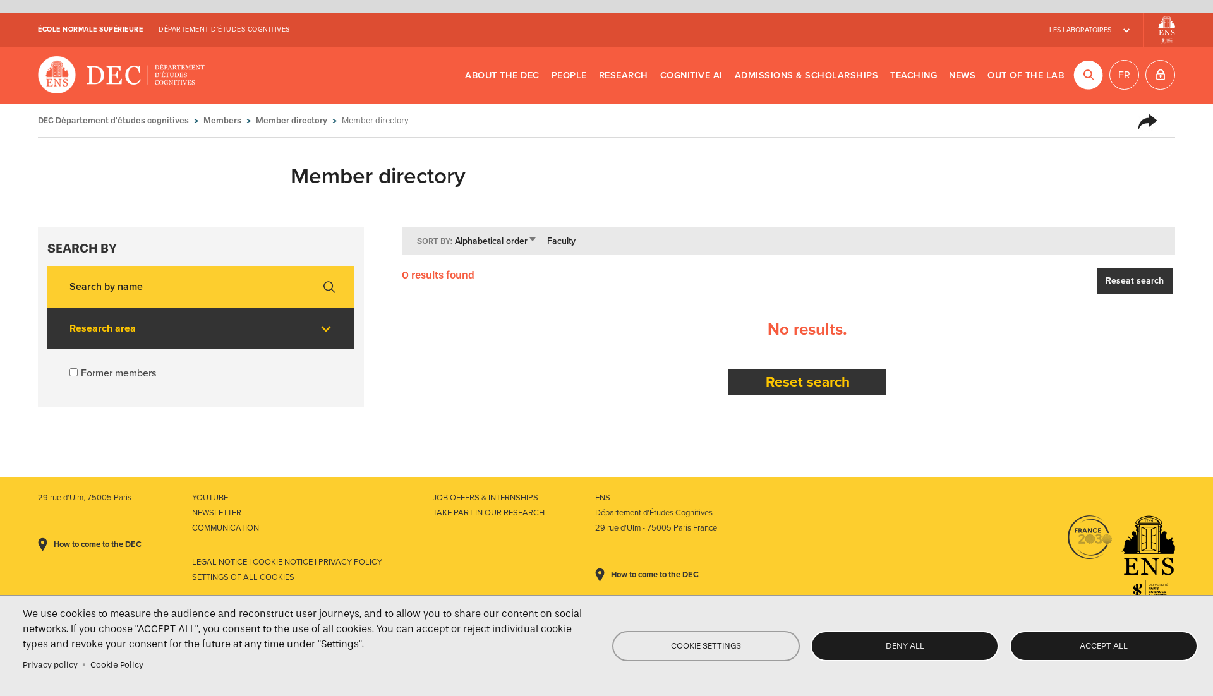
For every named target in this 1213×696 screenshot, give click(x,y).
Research (623, 75)
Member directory (291, 120)
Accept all (1104, 645)
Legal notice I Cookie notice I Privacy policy (287, 562)
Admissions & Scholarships (807, 75)
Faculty (561, 241)
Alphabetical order (496, 241)
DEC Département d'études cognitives (121, 75)
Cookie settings (706, 645)
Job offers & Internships (485, 498)
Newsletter (216, 513)
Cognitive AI (691, 75)
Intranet (1160, 75)
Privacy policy (50, 664)
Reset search (808, 381)
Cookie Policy (116, 664)
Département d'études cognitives (224, 29)
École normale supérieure (90, 29)
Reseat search (1135, 280)
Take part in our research (489, 513)
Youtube (210, 498)
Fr (1124, 75)
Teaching (913, 75)
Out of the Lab (1025, 75)
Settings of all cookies (243, 577)
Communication (225, 528)
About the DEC (502, 75)
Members (222, 120)
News (962, 75)
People (569, 75)
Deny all (905, 645)
